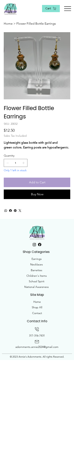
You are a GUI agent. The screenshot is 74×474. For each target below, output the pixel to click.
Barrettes (36, 270)
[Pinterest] (15, 211)
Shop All (37, 307)
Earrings (37, 259)
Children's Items (36, 276)
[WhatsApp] (6, 211)
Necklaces (36, 264)
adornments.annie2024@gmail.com (36, 347)
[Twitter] (20, 211)
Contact (37, 313)
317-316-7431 (37, 335)
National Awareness (36, 287)
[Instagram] (34, 244)
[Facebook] (10, 211)
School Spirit (36, 281)
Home (37, 302)
